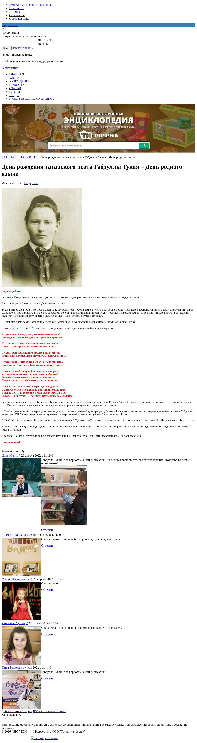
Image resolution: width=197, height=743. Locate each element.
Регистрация (10, 67)
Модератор (31, 183)
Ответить (47, 530)
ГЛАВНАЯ (9, 157)
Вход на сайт (10, 25)
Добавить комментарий (17, 711)
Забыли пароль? (22, 47)
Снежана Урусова (13, 623)
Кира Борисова (12, 667)
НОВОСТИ (28, 157)
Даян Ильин (10, 455)
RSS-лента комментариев (49, 711)
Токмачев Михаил (14, 534)
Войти (6, 48)
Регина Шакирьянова (16, 579)
